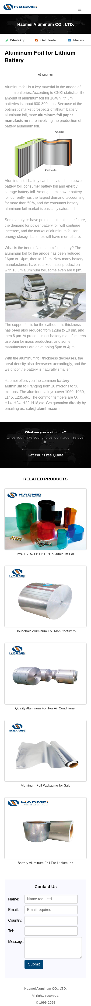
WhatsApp (17, 40)
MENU (80, 24)
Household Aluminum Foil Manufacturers (46, 631)
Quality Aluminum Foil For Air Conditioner (45, 708)
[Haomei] (20, 7)
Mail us (78, 40)
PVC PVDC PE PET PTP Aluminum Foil (45, 554)
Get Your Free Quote (45, 455)
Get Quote (48, 40)
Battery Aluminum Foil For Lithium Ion (45, 863)
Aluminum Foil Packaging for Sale (45, 785)
